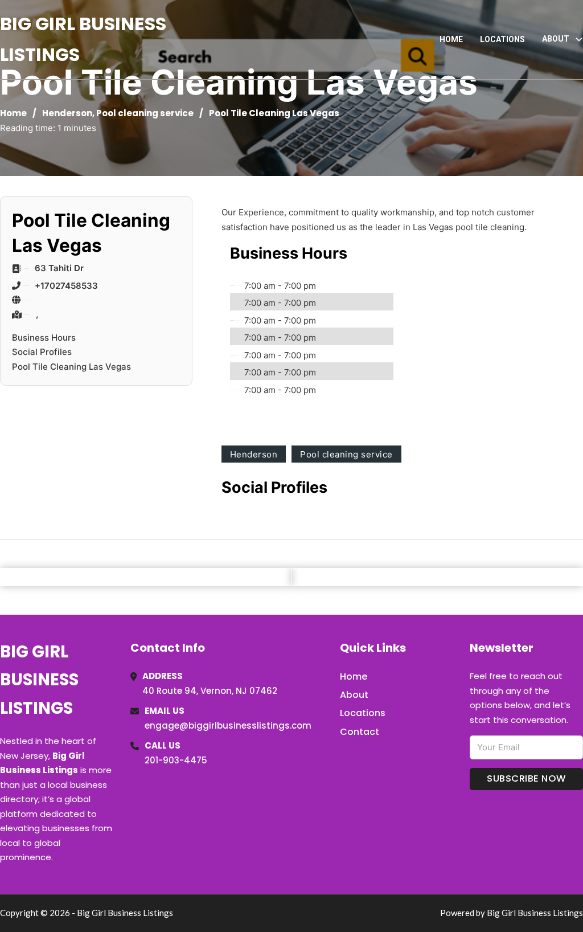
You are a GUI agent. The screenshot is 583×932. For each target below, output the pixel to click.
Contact (359, 731)
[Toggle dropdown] (579, 39)
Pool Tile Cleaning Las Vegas (71, 366)
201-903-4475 (176, 760)
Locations (502, 39)
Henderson (67, 113)
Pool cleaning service (145, 113)
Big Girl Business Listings (83, 39)
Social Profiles (42, 351)
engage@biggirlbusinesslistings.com (228, 725)
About (354, 694)
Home (451, 39)
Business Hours (44, 337)
